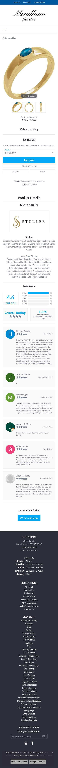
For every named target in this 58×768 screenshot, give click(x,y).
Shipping (16, 171)
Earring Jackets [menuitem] (29, 678)
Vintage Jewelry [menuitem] (29, 633)
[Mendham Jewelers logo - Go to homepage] (29, 15)
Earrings (37, 259)
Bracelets (28, 259)
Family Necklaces (18, 276)
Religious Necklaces (33, 270)
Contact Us (29, 609)
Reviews (29, 286)
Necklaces (46, 259)
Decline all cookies (19, 762)
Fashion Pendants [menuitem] (29, 691)
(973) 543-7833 (29, 119)
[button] (16, 2)
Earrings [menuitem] (29, 630)
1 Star (24, 304)
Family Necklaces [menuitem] (29, 717)
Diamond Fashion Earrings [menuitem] (29, 697)
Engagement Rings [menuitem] (29, 681)
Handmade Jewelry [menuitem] (29, 620)
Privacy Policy (29, 596)
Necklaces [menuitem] (29, 643)
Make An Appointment (29, 606)
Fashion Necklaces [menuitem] (29, 684)
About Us (29, 586)
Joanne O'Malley (24, 423)
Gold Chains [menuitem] (29, 672)
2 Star (24, 301)
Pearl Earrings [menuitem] (29, 675)
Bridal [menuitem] (29, 626)
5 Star (24, 293)
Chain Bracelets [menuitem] (29, 713)
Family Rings (29, 273)
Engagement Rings (15, 259)
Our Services (29, 590)
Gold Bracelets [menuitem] (29, 652)
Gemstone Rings (10, 38)
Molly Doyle (22, 394)
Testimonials (29, 593)
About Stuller (29, 205)
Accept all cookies (37, 762)
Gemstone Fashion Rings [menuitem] (29, 655)
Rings (9, 262)
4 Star (24, 296)
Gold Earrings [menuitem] (29, 668)
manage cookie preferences (26, 755)
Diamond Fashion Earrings (29, 268)
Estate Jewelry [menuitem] (29, 636)
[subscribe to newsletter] (43, 736)
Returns (42, 171)
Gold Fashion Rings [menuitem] (29, 659)
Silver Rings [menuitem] (29, 662)
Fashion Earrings (17, 265)
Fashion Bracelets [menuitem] (29, 694)
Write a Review (29, 518)
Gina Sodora (22, 446)
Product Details (29, 197)
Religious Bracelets (38, 276)
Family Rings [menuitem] (29, 710)
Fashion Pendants (33, 265)
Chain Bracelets (43, 273)
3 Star (24, 298)
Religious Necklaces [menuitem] (29, 704)
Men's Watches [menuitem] (29, 639)
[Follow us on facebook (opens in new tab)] (32, 743)
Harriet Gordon (23, 331)
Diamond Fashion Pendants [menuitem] (29, 707)
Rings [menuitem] (29, 646)
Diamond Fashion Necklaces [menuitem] (29, 700)
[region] (29, 73)
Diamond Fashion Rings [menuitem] (29, 665)
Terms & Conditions (29, 599)
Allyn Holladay (23, 475)
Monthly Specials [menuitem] (29, 649)
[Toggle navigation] (4, 29)
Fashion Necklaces (42, 262)
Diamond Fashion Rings (23, 262)
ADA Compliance (29, 602)
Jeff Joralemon (23, 374)
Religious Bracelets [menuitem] (29, 720)
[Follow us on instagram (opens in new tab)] (26, 743)
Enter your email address (29, 731)
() (51, 293)
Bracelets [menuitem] (29, 623)
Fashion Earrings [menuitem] (29, 688)
